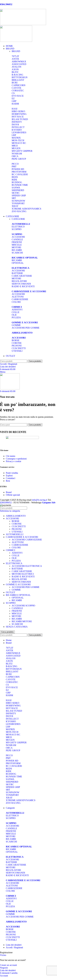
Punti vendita (12, 473)
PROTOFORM (19, 172)
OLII (14, 315)
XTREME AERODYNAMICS (26, 208)
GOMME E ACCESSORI (18, 584)
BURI (14, 82)
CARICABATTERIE (22, 276)
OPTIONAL (18, 263)
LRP (14, 135)
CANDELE (17, 239)
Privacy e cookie (13, 461)
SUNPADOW (18, 201)
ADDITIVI (17, 309)
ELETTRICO (18, 226)
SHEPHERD (18, 190)
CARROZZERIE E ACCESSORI (22, 537)
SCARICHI (17, 252)
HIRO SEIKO (18, 111)
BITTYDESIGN (19, 77)
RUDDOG (17, 182)
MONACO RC (19, 143)
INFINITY (17, 122)
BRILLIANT (18, 80)
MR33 (15, 145)
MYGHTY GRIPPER (22, 151)
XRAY (15, 206)
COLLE (15, 312)
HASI (14, 108)
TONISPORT (18, 203)
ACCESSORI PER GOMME (25, 327)
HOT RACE (18, 116)
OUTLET (10, 592)
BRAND (16, 51)
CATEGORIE (18, 219)
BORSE (15, 340)
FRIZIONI (17, 242)
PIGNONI (16, 345)
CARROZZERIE (20, 299)
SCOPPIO (16, 229)
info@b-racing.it (39, 500)
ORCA (15, 156)
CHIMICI (10, 550)
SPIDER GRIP (19, 195)
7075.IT (15, 56)
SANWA (16, 187)
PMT (14, 166)
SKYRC (16, 193)
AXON (15, 69)
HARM (15, 103)
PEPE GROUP (19, 159)
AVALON (16, 67)
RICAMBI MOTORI (22, 621)
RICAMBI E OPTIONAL (18, 595)
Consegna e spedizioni (16, 458)
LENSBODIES (19, 132)
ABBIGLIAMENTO (16, 516)
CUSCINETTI (19, 348)
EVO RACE (18, 96)
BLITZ (15, 72)
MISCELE (17, 245)
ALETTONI (18, 296)
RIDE (14, 179)
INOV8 (15, 124)
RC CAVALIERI (20, 174)
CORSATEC (18, 90)
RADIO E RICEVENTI (23, 286)
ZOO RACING (19, 211)
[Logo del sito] (23, 24)
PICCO (15, 164)
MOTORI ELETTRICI (23, 574)
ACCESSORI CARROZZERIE (27, 539)
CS (13, 93)
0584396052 (6, 502)
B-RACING (17, 74)
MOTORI (16, 247)
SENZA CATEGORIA (17, 626)
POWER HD (18, 169)
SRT (14, 198)
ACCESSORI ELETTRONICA (27, 566)
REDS (15, 177)
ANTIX (15, 59)
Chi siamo (10, 456)
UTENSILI (17, 351)
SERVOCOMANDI (21, 284)
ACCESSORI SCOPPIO (23, 605)
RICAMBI (17, 250)
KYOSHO (17, 130)
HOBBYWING (19, 114)
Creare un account (8, 965)
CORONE (17, 343)
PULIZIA (16, 317)
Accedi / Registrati (14, 947)
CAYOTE (16, 88)
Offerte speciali (13, 495)
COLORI (16, 302)
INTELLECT (18, 127)
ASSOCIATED (19, 64)
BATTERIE (17, 273)
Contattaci (10, 478)
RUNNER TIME (20, 185)
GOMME (16, 325)
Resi (8, 481)
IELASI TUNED (20, 119)
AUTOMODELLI (14, 534)
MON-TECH (18, 140)
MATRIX (16, 137)
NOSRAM (17, 153)
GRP (14, 101)
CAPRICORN (18, 85)
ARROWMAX (19, 61)
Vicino (3, 955)
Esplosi (9, 475)
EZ (13, 98)
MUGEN (16, 148)
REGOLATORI (19, 281)
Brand (9, 492)
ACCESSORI (18, 237)
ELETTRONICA (14, 563)
